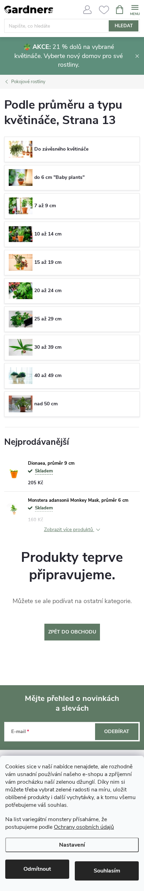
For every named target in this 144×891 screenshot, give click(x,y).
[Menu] (134, 9)
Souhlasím (107, 871)
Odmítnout (37, 869)
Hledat (124, 26)
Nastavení (72, 845)
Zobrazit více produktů (69, 530)
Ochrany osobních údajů (84, 827)
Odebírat (116, 731)
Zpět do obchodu (72, 632)
